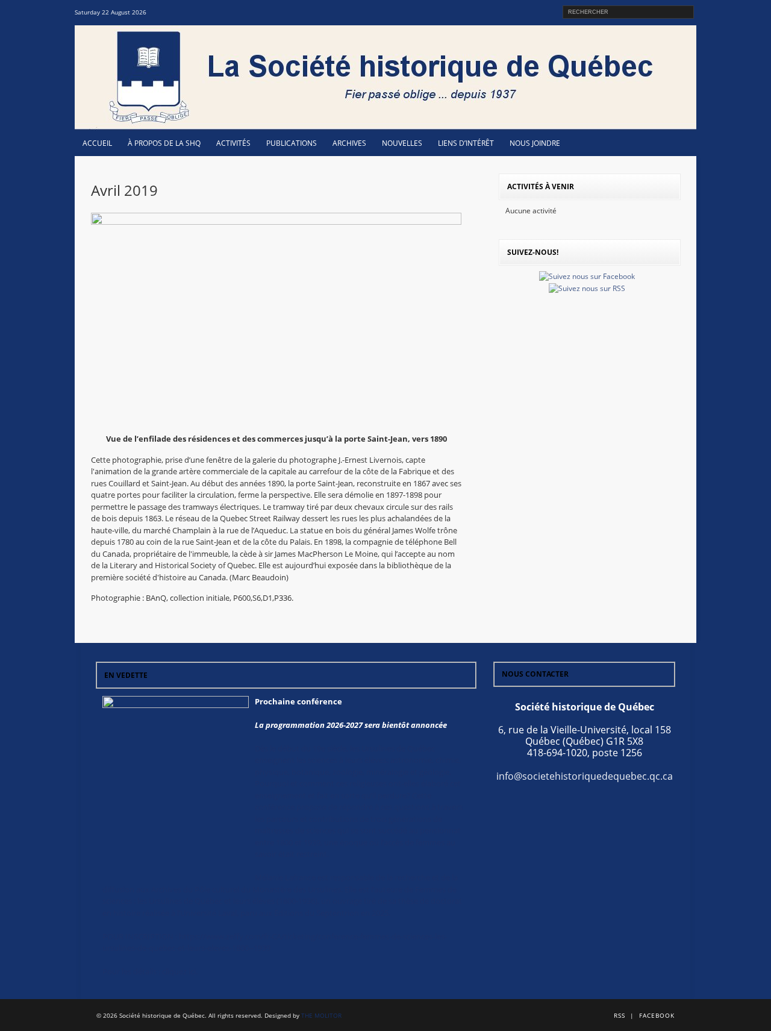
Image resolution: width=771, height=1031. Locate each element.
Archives (349, 143)
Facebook (657, 1015)
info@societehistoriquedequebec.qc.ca (584, 776)
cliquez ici (179, 971)
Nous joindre (535, 143)
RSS (619, 1015)
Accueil (97, 143)
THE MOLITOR (321, 1015)
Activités (233, 143)
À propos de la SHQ (164, 143)
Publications (291, 143)
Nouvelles (402, 143)
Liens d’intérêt (466, 143)
